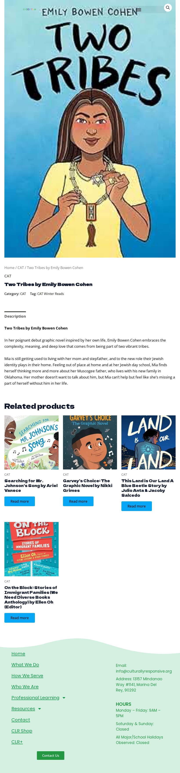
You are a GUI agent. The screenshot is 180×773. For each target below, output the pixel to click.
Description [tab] (15, 316)
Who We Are (25, 686)
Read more (20, 501)
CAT (21, 267)
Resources (23, 708)
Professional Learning (35, 697)
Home (9, 267)
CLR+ (17, 742)
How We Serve (27, 675)
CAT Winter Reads (50, 293)
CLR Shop (21, 731)
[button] (139, 9)
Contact (20, 720)
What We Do (25, 665)
